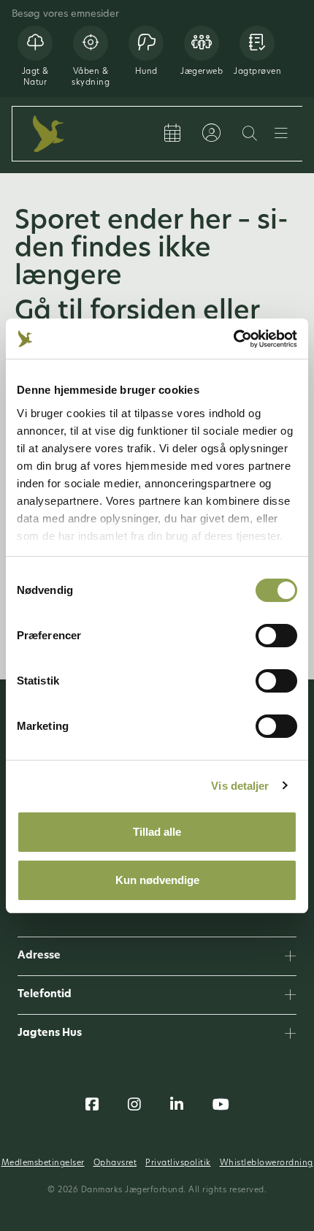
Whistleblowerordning (266, 1163)
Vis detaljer (240, 786)
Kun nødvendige (157, 880)
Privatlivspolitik (178, 1163)
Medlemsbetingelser (43, 1163)
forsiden (146, 313)
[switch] (276, 635)
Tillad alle (157, 832)
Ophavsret (115, 1163)
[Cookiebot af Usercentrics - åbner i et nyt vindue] (233, 338)
